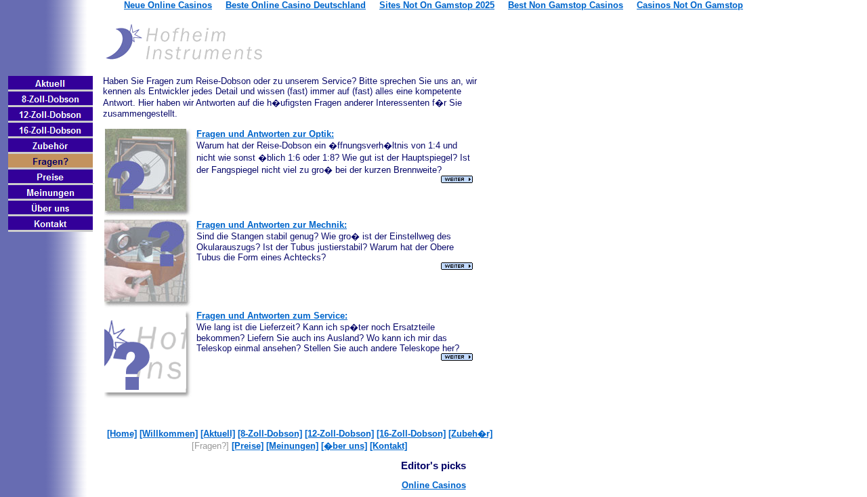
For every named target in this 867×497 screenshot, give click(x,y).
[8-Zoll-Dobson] (270, 434)
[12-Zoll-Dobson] (339, 434)
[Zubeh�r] (470, 434)
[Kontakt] (388, 446)
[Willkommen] (169, 434)
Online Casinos (434, 485)
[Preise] (247, 446)
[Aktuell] (217, 434)
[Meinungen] (292, 446)
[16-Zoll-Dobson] (411, 434)
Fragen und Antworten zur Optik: (265, 134)
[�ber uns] (344, 446)
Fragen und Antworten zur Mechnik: (271, 225)
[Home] (122, 434)
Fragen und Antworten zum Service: (271, 316)
